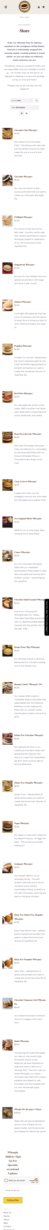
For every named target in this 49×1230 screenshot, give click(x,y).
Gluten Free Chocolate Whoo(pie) (28, 735)
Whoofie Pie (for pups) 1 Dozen (27, 1109)
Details (5, 138)
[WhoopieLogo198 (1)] (24, 2)
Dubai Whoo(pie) (21, 1041)
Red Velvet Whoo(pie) (23, 393)
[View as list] (26, 113)
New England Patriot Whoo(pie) (28, 518)
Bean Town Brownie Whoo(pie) (27, 433)
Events (7, 1216)
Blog (6, 1223)
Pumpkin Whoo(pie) (23, 345)
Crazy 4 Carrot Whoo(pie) (25, 481)
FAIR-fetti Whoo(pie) (23, 217)
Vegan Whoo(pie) (21, 823)
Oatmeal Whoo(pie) (22, 301)
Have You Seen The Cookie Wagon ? (47, 617)
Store (6, 1209)
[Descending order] (36, 100)
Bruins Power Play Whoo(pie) (27, 647)
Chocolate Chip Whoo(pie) (25, 130)
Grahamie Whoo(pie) (23, 863)
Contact (7, 1226)
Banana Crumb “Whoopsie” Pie (28, 684)
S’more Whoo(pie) (22, 552)
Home (22, 17)
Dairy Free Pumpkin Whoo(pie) (28, 959)
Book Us (7, 1212)
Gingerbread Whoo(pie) (24, 264)
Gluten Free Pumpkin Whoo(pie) (28, 782)
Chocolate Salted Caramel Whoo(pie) (30, 599)
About (6, 1219)
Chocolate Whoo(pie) (23, 176)
